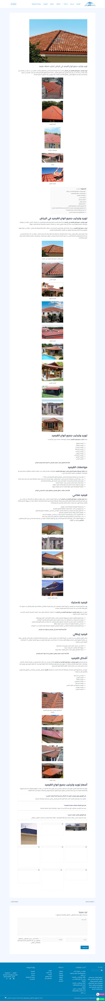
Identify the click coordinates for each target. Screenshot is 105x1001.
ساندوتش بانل (48, 978)
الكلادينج (61, 981)
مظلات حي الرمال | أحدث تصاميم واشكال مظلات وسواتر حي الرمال (78, 973)
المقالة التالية (14, 902)
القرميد (46, 670)
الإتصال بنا (32, 979)
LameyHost (84, 998)
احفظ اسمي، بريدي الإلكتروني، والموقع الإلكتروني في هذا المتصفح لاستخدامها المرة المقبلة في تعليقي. (29, 940)
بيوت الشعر (49, 973)
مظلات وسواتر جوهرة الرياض (77, 471)
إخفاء (78, 189)
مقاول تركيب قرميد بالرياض (57, 462)
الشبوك (61, 977)
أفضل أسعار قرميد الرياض (42, 462)
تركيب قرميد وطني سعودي (56, 653)
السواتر (52, 4)
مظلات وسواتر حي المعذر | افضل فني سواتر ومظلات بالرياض (79, 985)
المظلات (58, 4)
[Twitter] (10, 978)
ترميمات (50, 975)
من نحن (72, 4)
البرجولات (45, 4)
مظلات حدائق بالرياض (59, 490)
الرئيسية (78, 4)
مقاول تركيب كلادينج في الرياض (43, 490)
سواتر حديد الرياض (43, 629)
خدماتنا (66, 4)
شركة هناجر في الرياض (56, 629)
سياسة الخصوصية (36, 4)
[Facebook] (13, 978)
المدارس (81, 520)
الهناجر (50, 971)
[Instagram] (6, 978)
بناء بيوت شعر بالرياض (42, 653)
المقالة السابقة (90, 902)
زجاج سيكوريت (48, 976)
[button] (63, 4)
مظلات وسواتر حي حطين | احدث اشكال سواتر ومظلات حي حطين (79, 991)
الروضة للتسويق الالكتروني (13, 998)
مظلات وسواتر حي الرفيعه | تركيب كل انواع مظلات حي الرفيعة (79, 979)
